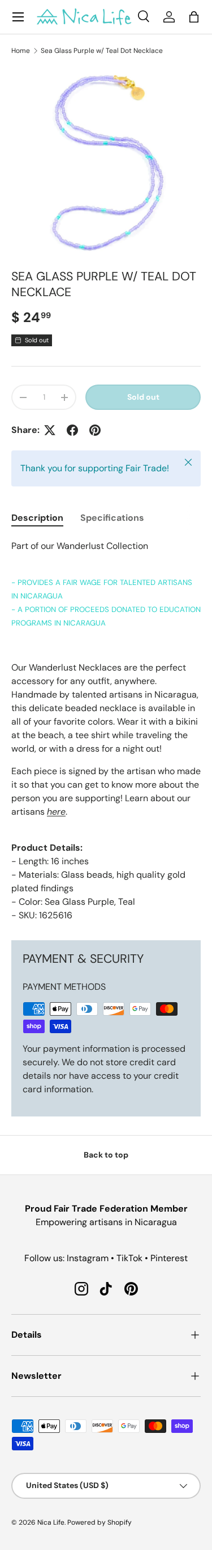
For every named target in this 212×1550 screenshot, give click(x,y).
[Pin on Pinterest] (95, 430)
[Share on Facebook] (72, 430)
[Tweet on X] (49, 430)
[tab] (37, 517)
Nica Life (50, 1522)
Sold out (143, 397)
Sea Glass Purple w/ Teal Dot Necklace (102, 50)
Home (20, 50)
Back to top (106, 1155)
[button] (193, 17)
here (56, 812)
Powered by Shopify (99, 1522)
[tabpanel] (106, 730)
